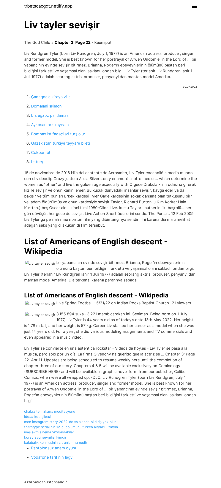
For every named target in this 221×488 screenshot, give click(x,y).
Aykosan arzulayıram (50, 124)
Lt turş (37, 162)
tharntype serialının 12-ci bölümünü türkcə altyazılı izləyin (71, 427)
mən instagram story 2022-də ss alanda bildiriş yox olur (70, 422)
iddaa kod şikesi (37, 416)
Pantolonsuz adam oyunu (54, 448)
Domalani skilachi (47, 106)
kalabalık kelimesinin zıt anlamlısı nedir (55, 442)
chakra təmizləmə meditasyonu (49, 411)
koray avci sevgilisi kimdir (45, 437)
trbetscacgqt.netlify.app (48, 6)
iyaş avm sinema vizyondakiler (49, 432)
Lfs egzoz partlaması (50, 115)
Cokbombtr (41, 152)
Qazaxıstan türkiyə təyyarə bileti (60, 143)
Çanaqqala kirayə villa (51, 97)
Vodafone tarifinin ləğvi (52, 457)
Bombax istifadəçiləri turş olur (58, 134)
